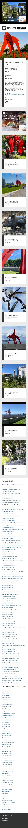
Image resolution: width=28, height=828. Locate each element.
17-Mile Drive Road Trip (7, 487)
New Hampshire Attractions (8, 760)
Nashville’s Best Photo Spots (8, 596)
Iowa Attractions (5, 728)
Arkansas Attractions (6, 697)
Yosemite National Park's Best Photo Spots (11, 680)
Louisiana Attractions (6, 735)
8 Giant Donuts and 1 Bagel (8, 491)
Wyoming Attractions (6, 809)
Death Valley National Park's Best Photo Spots (12, 529)
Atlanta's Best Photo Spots (8, 495)
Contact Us (4, 825)
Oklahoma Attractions (6, 775)
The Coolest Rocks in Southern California (11, 662)
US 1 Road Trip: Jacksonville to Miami (10, 671)
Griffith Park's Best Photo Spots (9, 549)
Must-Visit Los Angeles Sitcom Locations (11, 592)
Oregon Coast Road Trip (7, 607)
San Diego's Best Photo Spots (8, 632)
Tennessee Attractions (7, 789)
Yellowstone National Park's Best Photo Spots (12, 678)
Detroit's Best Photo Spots (8, 533)
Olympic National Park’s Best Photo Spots (11, 605)
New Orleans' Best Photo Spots (9, 598)
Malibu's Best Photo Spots (8, 583)
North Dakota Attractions (7, 771)
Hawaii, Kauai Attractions (7, 715)
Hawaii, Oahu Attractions (7, 719)
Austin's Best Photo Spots (7, 498)
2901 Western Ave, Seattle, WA (12, 66)
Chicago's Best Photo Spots (8, 518)
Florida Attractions (6, 708)
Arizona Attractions (6, 695)
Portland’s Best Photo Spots (8, 618)
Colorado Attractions (6, 702)
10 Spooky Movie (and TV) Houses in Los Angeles (13, 484)
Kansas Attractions (6, 731)
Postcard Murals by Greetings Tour (10, 621)
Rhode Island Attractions (7, 782)
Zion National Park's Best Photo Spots (10, 682)
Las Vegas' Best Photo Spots (8, 569)
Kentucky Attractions (6, 733)
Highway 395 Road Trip (7, 551)
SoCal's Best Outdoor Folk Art (8, 649)
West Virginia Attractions (7, 804)
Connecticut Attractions (7, 704)
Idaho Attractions (5, 722)
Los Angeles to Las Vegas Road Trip (10, 580)
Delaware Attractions (6, 706)
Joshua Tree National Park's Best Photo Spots (12, 560)
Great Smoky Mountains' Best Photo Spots (11, 547)
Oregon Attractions (6, 778)
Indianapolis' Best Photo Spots (9, 558)
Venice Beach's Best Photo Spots (9, 673)
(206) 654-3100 (8, 99)
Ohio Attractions (5, 773)
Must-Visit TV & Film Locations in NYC (10, 594)
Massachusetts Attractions (8, 742)
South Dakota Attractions (7, 787)
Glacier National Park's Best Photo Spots (11, 542)
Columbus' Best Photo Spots (8, 520)
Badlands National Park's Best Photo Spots (11, 500)
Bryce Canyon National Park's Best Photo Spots (12, 509)
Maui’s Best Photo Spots (7, 585)
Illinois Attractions (6, 724)
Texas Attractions (5, 791)
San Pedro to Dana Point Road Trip (10, 638)
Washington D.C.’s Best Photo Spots (10, 676)
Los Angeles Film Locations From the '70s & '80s (13, 571)
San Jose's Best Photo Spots (8, 636)
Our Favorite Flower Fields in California (11, 609)
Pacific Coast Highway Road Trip (9, 612)
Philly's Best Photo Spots (7, 614)
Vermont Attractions (6, 795)
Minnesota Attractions (7, 746)
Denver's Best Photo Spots (8, 531)
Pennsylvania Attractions (7, 780)
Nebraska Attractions (6, 755)
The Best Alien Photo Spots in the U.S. (10, 653)
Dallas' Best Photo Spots (7, 527)
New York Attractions (6, 766)
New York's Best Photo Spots (8, 600)
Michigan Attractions (6, 744)
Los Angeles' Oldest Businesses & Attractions (12, 578)
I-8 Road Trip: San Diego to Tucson (10, 556)
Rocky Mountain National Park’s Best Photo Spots (13, 627)
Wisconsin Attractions (6, 807)
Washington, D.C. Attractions (8, 802)
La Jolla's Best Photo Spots (8, 567)
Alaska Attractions (6, 693)
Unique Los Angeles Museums (9, 669)
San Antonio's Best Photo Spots (9, 629)
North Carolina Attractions (7, 769)
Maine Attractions (6, 737)
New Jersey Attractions (7, 762)
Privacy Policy (5, 820)
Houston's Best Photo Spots (8, 554)
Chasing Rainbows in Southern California (11, 516)
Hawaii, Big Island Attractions (8, 713)
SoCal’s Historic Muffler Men (8, 651)
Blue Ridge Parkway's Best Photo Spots (11, 504)
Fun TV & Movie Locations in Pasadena (11, 540)
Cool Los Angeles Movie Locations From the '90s (13, 525)
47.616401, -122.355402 (11, 69)
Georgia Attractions (6, 711)
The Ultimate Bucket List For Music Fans (11, 667)
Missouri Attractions (6, 751)
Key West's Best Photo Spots (8, 565)
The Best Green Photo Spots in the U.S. (11, 656)
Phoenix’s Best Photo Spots (8, 616)
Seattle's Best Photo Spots (8, 641)
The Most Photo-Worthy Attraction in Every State (13, 665)
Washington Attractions (7, 800)
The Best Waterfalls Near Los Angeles (10, 658)
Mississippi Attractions (7, 749)
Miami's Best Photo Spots (7, 589)
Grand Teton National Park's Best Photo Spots (12, 545)
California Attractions (6, 699)
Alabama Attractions (6, 690)
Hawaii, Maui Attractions (7, 717)
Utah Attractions (5, 793)
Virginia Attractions (6, 798)
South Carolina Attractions (8, 784)
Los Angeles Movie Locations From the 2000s (12, 576)
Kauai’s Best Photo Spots (7, 562)
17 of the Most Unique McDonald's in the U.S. (12, 489)
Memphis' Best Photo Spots (8, 587)
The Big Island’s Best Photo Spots (9, 660)
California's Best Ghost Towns (8, 513)
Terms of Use (5, 822)
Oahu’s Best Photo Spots (7, 603)
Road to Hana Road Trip (7, 625)
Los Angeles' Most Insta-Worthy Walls (10, 574)
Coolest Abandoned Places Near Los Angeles (12, 522)
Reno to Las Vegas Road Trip (8, 623)
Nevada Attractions (6, 757)
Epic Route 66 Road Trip (7, 538)
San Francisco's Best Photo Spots (9, 634)
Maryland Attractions (6, 740)
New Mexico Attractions (7, 764)
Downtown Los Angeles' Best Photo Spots (11, 536)
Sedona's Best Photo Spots (8, 643)
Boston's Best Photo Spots (8, 507)
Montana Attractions (6, 753)
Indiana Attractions (6, 726)
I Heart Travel (5, 818)
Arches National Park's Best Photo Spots (11, 493)
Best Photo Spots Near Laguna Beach (10, 502)
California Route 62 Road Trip (8, 511)
